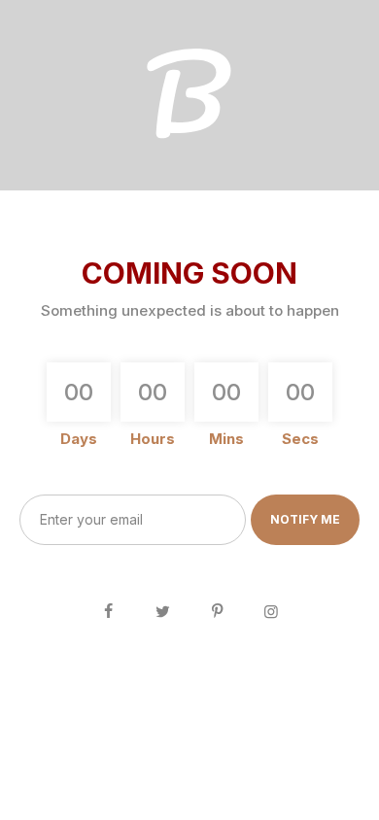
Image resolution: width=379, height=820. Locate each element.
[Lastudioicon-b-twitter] (162, 611)
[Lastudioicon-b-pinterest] (216, 611)
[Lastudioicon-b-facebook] (108, 611)
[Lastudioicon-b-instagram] (271, 611)
